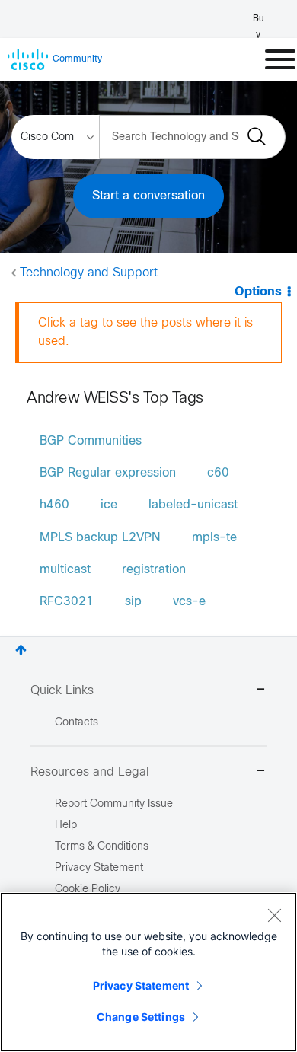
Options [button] (258, 292)
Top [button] (21, 649)
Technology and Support (89, 273)
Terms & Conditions (101, 847)
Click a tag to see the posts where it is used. (145, 332)
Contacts (76, 723)
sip (133, 601)
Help (66, 825)
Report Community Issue (114, 804)
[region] (148, 972)
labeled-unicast (193, 505)
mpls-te (214, 538)
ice (109, 505)
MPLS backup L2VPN (100, 538)
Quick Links (62, 691)
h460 (54, 505)
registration (154, 569)
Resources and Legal (89, 772)
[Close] (274, 915)
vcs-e (189, 601)
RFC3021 (67, 601)
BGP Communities (91, 441)
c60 (218, 473)
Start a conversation (148, 196)
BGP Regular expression (108, 473)
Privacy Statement (141, 985)
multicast (65, 569)
